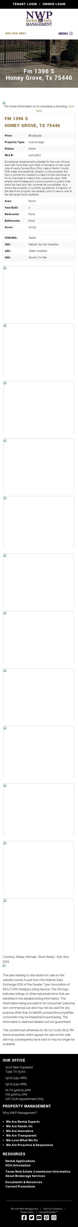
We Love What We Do (22, 1140)
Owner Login (54, 4)
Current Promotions (20, 1186)
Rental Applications (20, 1161)
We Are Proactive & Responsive (29, 1145)
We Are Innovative (19, 1131)
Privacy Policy (27, 1212)
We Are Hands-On (19, 1126)
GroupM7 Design (47, 1212)
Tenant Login (25, 4)
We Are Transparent (21, 1135)
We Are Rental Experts (23, 1121)
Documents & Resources (23, 1182)
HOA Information (18, 1165)
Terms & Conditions (52, 1209)
